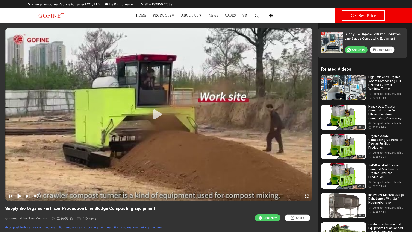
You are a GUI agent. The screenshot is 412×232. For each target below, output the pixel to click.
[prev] (10, 196)
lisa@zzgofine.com (122, 4)
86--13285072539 (158, 4)
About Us (190, 15)
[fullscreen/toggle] (307, 196)
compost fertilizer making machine (31, 227)
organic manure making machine (139, 227)
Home (141, 15)
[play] (158, 114)
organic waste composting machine (86, 227)
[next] (28, 196)
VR (244, 15)
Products (162, 15)
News (213, 15)
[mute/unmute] (36, 196)
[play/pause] (19, 196)
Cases (230, 15)
